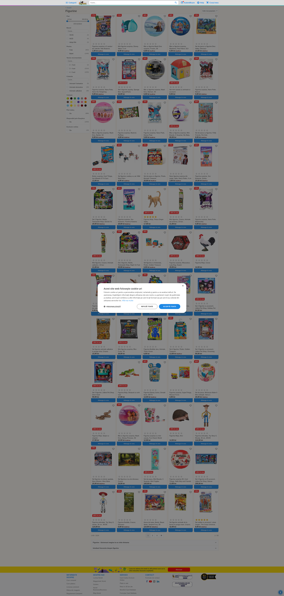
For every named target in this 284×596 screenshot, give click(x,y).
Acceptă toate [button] (169, 306)
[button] (112, 306)
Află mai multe (127, 300)
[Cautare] (175, 3)
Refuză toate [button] (147, 306)
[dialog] (142, 298)
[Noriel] (83, 2)
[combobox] (133, 3)
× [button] (183, 286)
